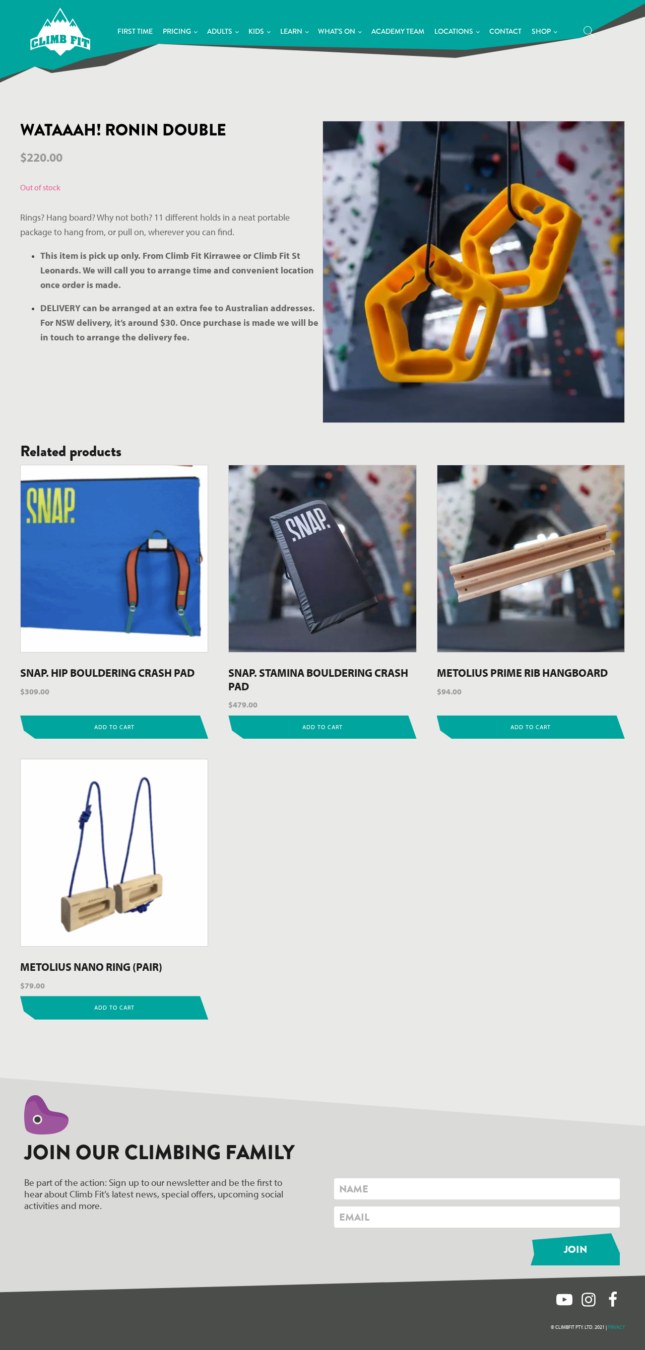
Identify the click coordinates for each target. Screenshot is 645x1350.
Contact (505, 31)
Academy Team (397, 31)
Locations (453, 31)
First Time (135, 31)
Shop (541, 31)
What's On (336, 31)
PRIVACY (616, 1327)
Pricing (177, 31)
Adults (219, 31)
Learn (291, 31)
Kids (256, 31)
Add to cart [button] (114, 727)
